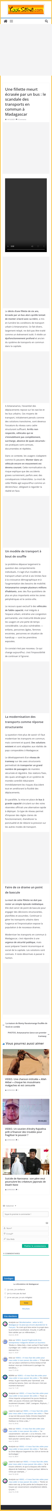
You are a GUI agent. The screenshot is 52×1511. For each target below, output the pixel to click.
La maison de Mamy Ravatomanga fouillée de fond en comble (26, 1025)
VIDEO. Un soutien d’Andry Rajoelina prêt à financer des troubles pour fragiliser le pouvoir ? (25, 1132)
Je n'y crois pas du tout (16, 1293)
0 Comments (22, 119)
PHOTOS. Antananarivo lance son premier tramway (27, 1034)
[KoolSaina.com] (5, 21)
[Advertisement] (26, 50)
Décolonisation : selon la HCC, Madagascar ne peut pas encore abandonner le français (28, 1324)
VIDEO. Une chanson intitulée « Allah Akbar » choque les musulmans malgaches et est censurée (25, 1082)
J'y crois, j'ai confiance (16, 1289)
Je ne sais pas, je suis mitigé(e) (19, 1297)
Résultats (26, 1309)
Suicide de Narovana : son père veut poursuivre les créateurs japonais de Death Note (25, 1181)
